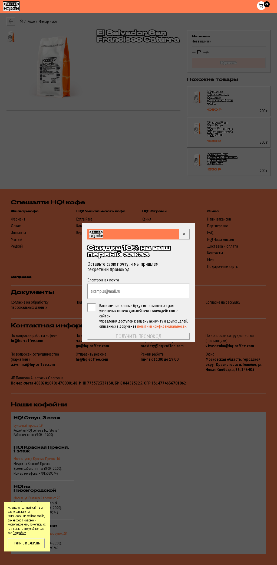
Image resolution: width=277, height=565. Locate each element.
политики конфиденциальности (161, 326)
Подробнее (19, 533)
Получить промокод (138, 336)
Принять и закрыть (26, 543)
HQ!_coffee (8, 3)
